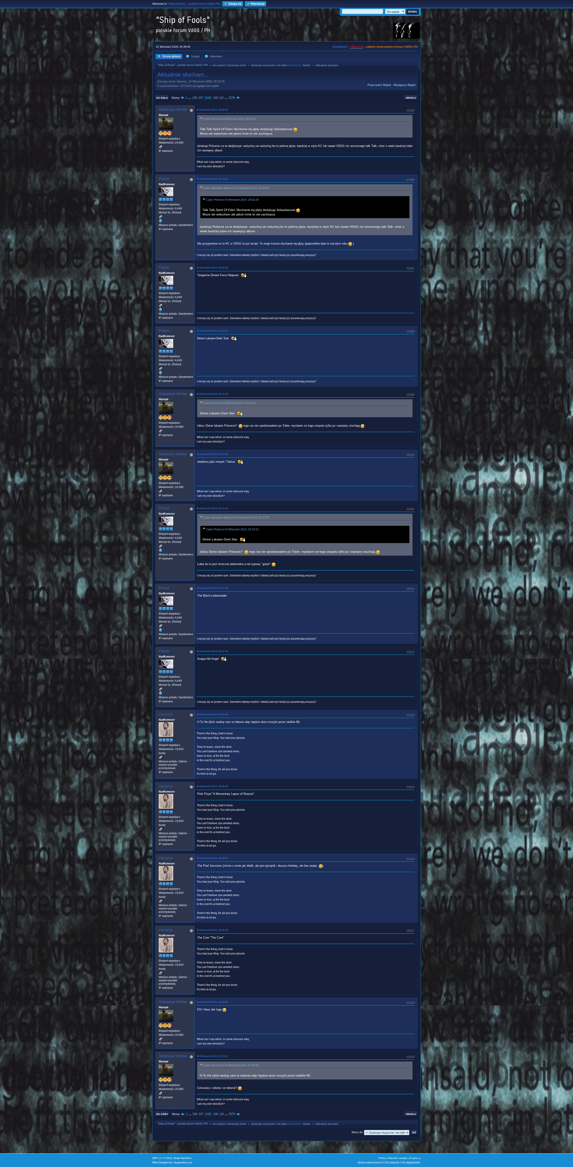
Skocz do (357, 1132)
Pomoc (382, 1158)
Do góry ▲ (415, 1158)
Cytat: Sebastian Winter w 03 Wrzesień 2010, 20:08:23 (236, 188)
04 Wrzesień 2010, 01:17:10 (212, 588)
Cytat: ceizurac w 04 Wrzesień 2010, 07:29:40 (231, 1065)
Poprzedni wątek (379, 85)
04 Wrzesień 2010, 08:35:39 (212, 786)
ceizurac (166, 714)
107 (200, 97)
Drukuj (411, 98)
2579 (232, 97)
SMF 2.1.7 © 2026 (162, 1158)
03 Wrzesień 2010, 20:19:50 (212, 179)
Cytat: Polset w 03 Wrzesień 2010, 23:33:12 (229, 403)
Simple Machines (182, 1158)
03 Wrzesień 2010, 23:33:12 (212, 330)
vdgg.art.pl (356, 46)
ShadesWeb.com (182, 1162)
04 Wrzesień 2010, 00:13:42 (212, 454)
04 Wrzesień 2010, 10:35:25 (212, 930)
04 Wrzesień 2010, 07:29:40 (212, 714)
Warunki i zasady (397, 1158)
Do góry (162, 1114)
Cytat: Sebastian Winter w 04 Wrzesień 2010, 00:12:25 (236, 517)
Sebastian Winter (173, 109)
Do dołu (162, 98)
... (190, 97)
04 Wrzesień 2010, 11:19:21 (212, 1056)
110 (221, 97)
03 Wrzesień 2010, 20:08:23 (212, 109)
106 (194, 97)
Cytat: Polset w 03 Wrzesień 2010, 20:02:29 (229, 118)
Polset (164, 179)
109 (215, 97)
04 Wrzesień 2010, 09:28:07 (212, 858)
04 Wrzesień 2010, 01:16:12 (212, 508)
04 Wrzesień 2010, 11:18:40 (212, 1002)
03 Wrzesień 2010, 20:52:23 (212, 267)
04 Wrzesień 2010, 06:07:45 (212, 651)
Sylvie (306, 65)
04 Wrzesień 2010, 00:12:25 (212, 394)
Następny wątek (405, 85)
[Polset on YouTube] (160, 220)
